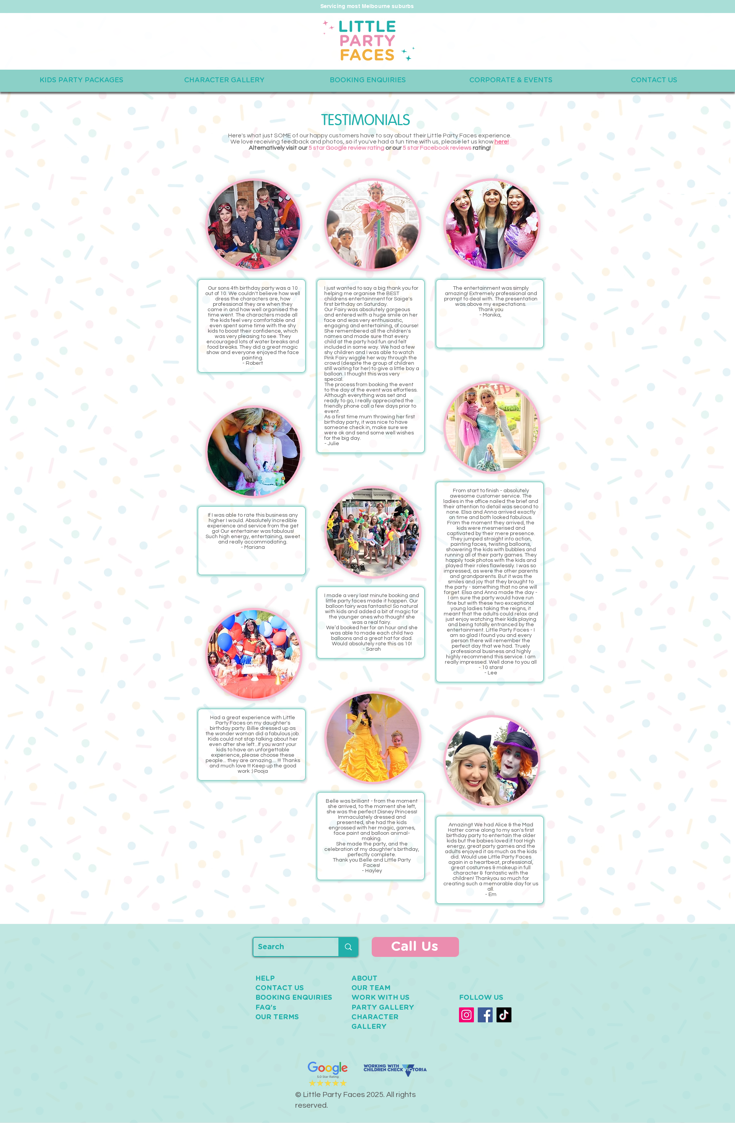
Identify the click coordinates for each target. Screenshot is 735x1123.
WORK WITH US (380, 997)
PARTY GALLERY (382, 1007)
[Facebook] (485, 1014)
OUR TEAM (370, 988)
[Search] (348, 947)
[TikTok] (504, 1014)
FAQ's (265, 1007)
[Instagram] (466, 1014)
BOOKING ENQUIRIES (293, 997)
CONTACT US (279, 988)
